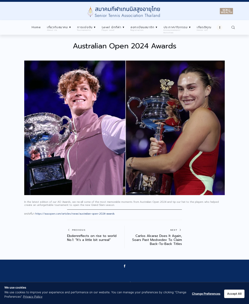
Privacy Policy (32, 296)
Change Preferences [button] (206, 293)
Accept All (234, 293)
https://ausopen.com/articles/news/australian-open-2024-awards (75, 214)
